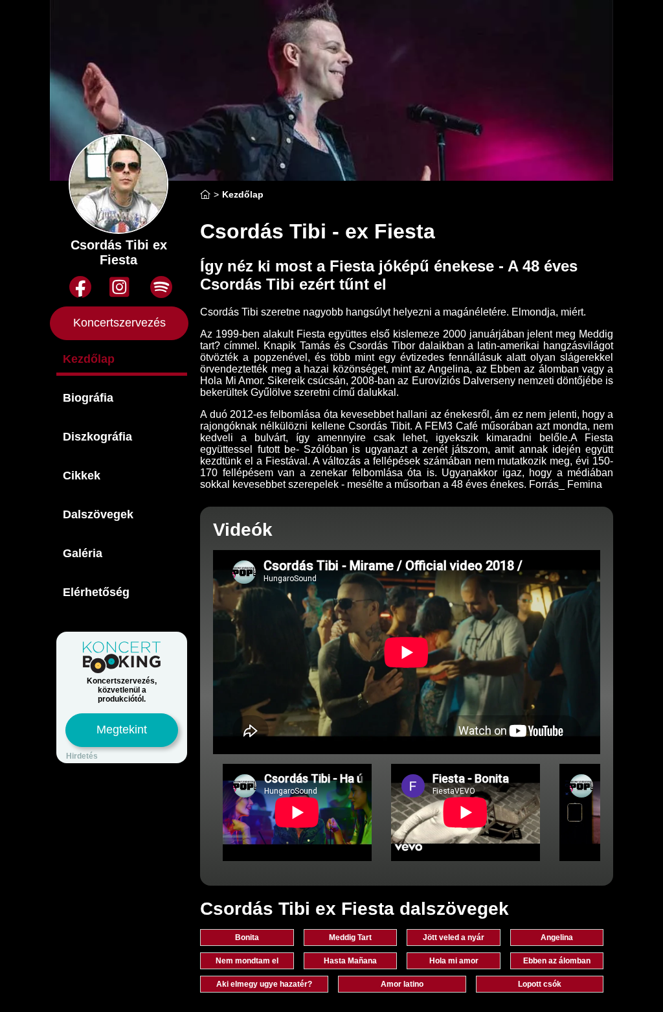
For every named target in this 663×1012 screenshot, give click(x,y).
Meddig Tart (350, 937)
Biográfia (88, 397)
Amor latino (402, 984)
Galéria (82, 553)
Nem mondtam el (247, 960)
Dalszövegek (98, 514)
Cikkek (81, 475)
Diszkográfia (97, 436)
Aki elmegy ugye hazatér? (264, 984)
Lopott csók (539, 984)
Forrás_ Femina (565, 484)
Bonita (247, 937)
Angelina (557, 937)
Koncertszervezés (119, 322)
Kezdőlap (89, 358)
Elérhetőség (96, 592)
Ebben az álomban (556, 960)
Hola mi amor (453, 960)
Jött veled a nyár (453, 937)
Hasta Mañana (350, 960)
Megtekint (121, 729)
